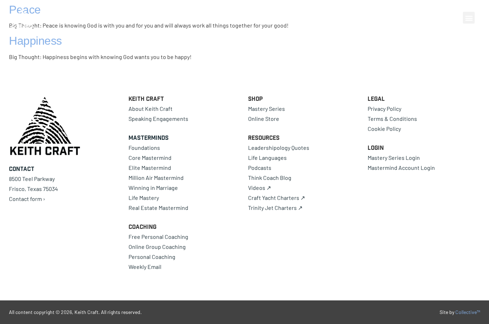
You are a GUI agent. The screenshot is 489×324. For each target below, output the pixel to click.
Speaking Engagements (158, 118)
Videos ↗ (259, 187)
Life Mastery (144, 197)
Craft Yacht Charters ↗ (276, 197)
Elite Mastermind (150, 167)
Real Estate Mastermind (158, 207)
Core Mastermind (150, 157)
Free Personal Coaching (158, 236)
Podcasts (259, 167)
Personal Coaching (152, 256)
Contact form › (27, 198)
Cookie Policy (384, 128)
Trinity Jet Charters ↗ (275, 207)
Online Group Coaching (157, 246)
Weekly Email (145, 266)
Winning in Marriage (153, 187)
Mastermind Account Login (401, 167)
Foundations (144, 147)
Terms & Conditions (392, 118)
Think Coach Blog (269, 177)
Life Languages (267, 157)
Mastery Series (266, 108)
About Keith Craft (151, 108)
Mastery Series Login (394, 157)
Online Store (263, 118)
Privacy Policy (384, 108)
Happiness (35, 40)
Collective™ (467, 312)
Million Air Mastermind (156, 177)
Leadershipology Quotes (278, 147)
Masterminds (149, 138)
